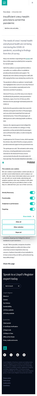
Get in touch (9, 286)
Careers (5, 300)
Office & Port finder (9, 337)
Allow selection (18, 227)
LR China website (8, 310)
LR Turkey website (8, 313)
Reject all (18, 232)
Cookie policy (7, 383)
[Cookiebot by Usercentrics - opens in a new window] (27, 162)
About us (6, 296)
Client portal (7, 323)
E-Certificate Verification (10, 326)
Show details (27, 216)
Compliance (6, 385)
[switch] (32, 198)
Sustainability (7, 306)
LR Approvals (7, 330)
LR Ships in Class (8, 333)
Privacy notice (7, 378)
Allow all (18, 222)
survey (28, 59)
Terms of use (6, 380)
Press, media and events (10, 340)
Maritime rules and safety (11, 28)
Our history (6, 303)
